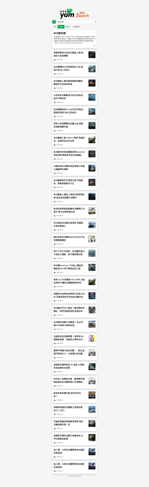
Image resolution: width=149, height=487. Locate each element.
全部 (54, 26)
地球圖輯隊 (76, 26)
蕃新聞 (61, 26)
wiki (94, 45)
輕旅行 (68, 26)
